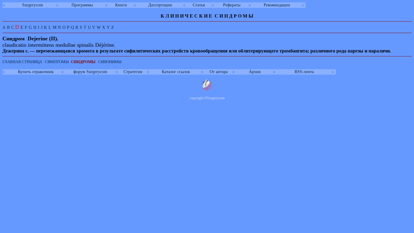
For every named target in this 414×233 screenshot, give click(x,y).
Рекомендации (277, 5)
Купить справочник (36, 71)
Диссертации (160, 5)
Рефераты (231, 5)
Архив (255, 71)
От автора (219, 71)
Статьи (199, 5)
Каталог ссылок (176, 71)
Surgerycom (32, 5)
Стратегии (133, 71)
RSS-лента (304, 71)
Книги (121, 5)
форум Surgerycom (90, 71)
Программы (82, 5)
